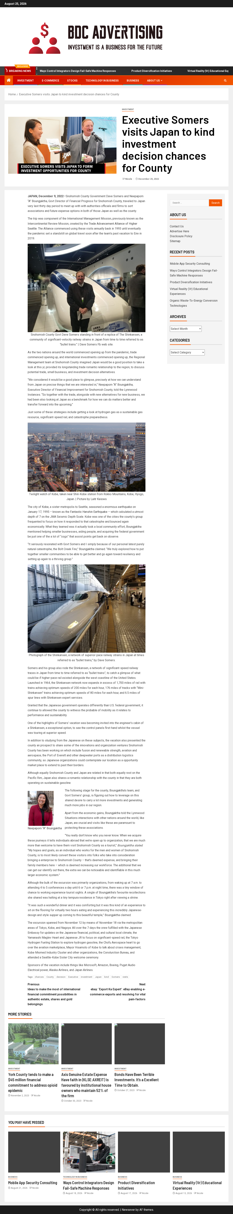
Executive (73, 977)
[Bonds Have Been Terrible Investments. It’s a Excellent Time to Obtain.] (139, 1043)
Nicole (129, 179)
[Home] (9, 80)
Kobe (45, 507)
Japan (98, 977)
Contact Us (177, 226)
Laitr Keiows (99, 499)
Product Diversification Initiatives (128, 70)
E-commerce (50, 80)
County (50, 977)
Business (133, 80)
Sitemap (175, 241)
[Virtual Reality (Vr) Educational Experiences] (199, 1152)
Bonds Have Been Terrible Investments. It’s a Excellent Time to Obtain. (136, 1079)
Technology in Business (102, 80)
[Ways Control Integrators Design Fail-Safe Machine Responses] (89, 1152)
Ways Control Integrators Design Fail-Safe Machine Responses (55, 70)
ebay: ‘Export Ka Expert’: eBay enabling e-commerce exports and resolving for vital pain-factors (117, 992)
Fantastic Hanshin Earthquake (88, 512)
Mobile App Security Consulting (190, 263)
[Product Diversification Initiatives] (144, 1152)
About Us (153, 80)
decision (61, 977)
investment (86, 977)
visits (125, 977)
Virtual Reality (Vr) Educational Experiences (190, 70)
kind (106, 977)
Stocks (72, 80)
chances (39, 977)
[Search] (225, 80)
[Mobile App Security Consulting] (34, 1152)
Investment (25, 80)
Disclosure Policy (181, 236)
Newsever (128, 1209)
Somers (116, 977)
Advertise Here (179, 231)
